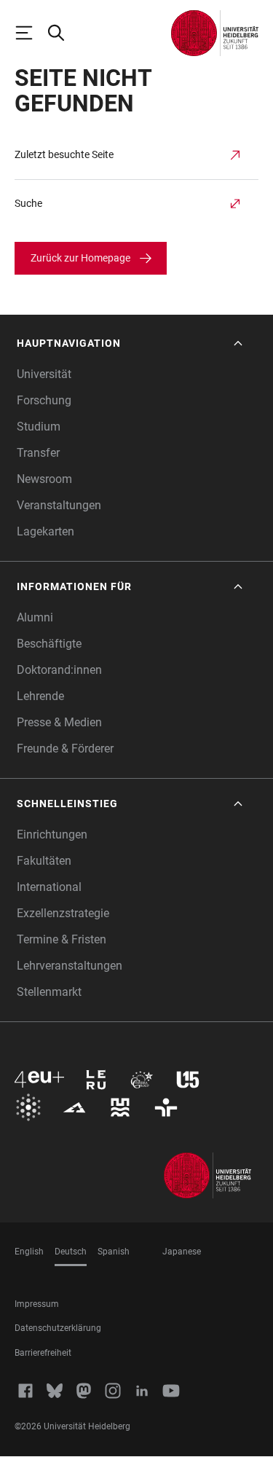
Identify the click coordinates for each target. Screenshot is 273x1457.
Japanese (181, 1251)
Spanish (114, 1251)
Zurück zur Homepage (80, 258)
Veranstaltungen (59, 505)
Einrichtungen (52, 834)
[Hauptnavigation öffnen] (31, 32)
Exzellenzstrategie (63, 913)
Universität (44, 374)
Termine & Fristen (61, 939)
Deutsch (71, 1251)
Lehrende (40, 696)
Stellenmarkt (49, 992)
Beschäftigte (49, 644)
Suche (28, 203)
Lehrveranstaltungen (69, 966)
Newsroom (44, 479)
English (29, 1251)
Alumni (35, 617)
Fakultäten (44, 861)
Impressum (37, 1304)
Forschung (44, 400)
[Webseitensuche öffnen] (63, 32)
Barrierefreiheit (43, 1353)
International (49, 887)
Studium (38, 426)
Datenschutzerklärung (58, 1328)
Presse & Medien (59, 722)
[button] (131, 343)
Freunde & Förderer (65, 748)
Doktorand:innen (59, 670)
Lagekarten (45, 531)
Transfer (38, 453)
